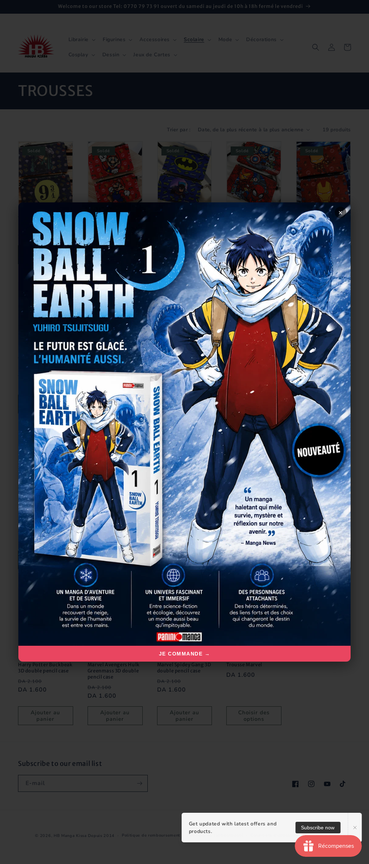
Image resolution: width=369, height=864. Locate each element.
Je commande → (184, 654)
